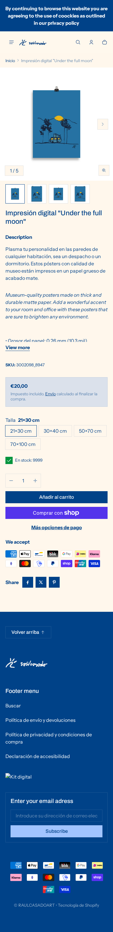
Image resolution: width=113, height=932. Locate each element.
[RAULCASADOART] (32, 42)
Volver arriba (25, 632)
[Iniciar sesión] (91, 42)
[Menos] (11, 480)
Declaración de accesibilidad (37, 756)
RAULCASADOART (36, 905)
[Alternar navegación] (11, 42)
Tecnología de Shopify (78, 905)
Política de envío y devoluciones (40, 720)
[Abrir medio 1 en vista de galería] (15, 194)
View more (17, 347)
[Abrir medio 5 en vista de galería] (80, 194)
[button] (78, 42)
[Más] (35, 480)
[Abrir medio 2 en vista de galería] (36, 194)
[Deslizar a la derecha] (102, 124)
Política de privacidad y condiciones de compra (48, 738)
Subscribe (57, 831)
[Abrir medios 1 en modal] (56, 124)
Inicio (10, 60)
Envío (50, 393)
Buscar (13, 706)
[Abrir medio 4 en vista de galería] (58, 194)
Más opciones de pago (56, 527)
